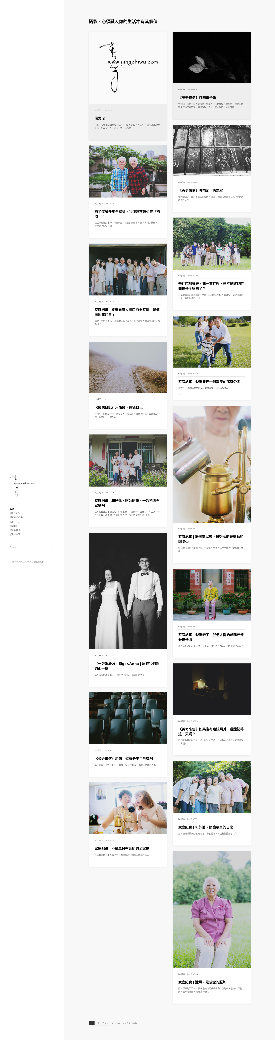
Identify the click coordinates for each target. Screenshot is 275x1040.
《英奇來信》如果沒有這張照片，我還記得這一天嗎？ (211, 731)
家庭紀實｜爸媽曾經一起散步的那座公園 (209, 382)
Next (105, 1023)
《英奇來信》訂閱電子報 (197, 98)
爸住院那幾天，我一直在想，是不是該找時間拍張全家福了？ (211, 286)
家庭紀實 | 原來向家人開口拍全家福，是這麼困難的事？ (127, 312)
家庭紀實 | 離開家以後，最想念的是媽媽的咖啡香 (210, 539)
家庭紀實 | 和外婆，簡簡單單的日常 (205, 827)
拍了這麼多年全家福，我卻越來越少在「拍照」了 (127, 214)
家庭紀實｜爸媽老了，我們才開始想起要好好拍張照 (211, 637)
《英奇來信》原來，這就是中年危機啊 (124, 758)
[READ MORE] (102, 134)
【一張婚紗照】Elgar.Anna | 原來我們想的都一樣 (127, 666)
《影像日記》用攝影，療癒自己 (119, 407)
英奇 (99, 110)
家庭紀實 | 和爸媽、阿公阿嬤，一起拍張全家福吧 (127, 503)
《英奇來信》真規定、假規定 (200, 190)
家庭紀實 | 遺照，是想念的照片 (202, 982)
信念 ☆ (100, 118)
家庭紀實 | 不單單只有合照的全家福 (122, 848)
